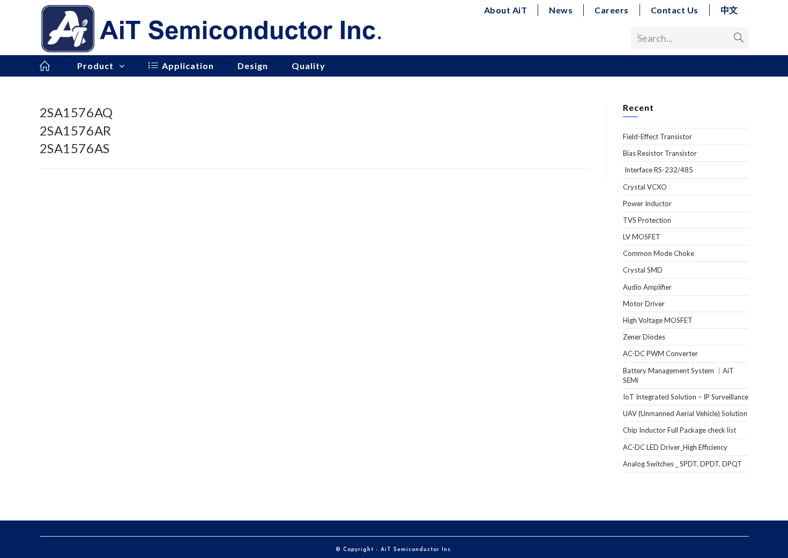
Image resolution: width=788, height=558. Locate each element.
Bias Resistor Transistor (660, 153)
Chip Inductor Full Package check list (679, 430)
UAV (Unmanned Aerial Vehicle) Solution (685, 413)
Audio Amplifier (647, 287)
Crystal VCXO (645, 187)
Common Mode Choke (658, 253)
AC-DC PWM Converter (660, 353)
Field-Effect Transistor (657, 136)
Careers (611, 10)
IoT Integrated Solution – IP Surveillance (685, 397)
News (561, 10)
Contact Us (674, 10)
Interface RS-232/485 (658, 169)
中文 (729, 10)
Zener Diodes (644, 337)
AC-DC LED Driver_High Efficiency (675, 447)
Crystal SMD (643, 270)
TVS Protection (647, 220)
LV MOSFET (641, 236)
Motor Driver (644, 303)
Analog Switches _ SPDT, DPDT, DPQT (682, 463)
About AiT (505, 10)
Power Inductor (647, 203)
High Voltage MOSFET (658, 320)
